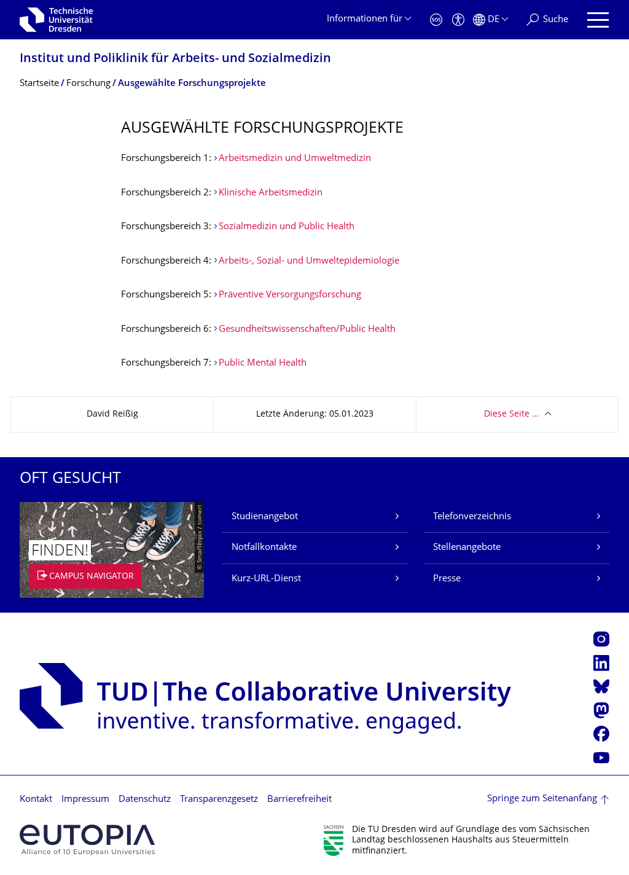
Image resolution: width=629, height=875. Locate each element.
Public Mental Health (263, 363)
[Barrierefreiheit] (458, 20)
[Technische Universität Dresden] (56, 19)
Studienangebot (265, 517)
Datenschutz (145, 799)
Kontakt (36, 799)
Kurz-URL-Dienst (266, 579)
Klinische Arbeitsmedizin (270, 193)
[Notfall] (436, 20)
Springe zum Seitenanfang (542, 799)
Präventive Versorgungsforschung (290, 295)
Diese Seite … (511, 414)
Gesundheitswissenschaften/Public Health (307, 329)
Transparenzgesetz (219, 799)
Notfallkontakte (264, 547)
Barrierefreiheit (299, 799)
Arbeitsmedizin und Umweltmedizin (295, 158)
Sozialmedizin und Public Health (286, 227)
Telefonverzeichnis (472, 517)
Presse (447, 579)
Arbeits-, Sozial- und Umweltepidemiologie (309, 261)
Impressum (85, 799)
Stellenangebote (467, 547)
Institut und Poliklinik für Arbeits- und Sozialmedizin (175, 59)
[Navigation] (598, 20)
